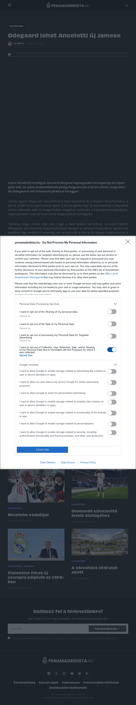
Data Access (68, 462)
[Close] (129, 242)
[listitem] (68, 304)
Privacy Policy (88, 462)
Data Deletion (48, 462)
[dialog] (68, 352)
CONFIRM (42, 450)
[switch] (112, 311)
